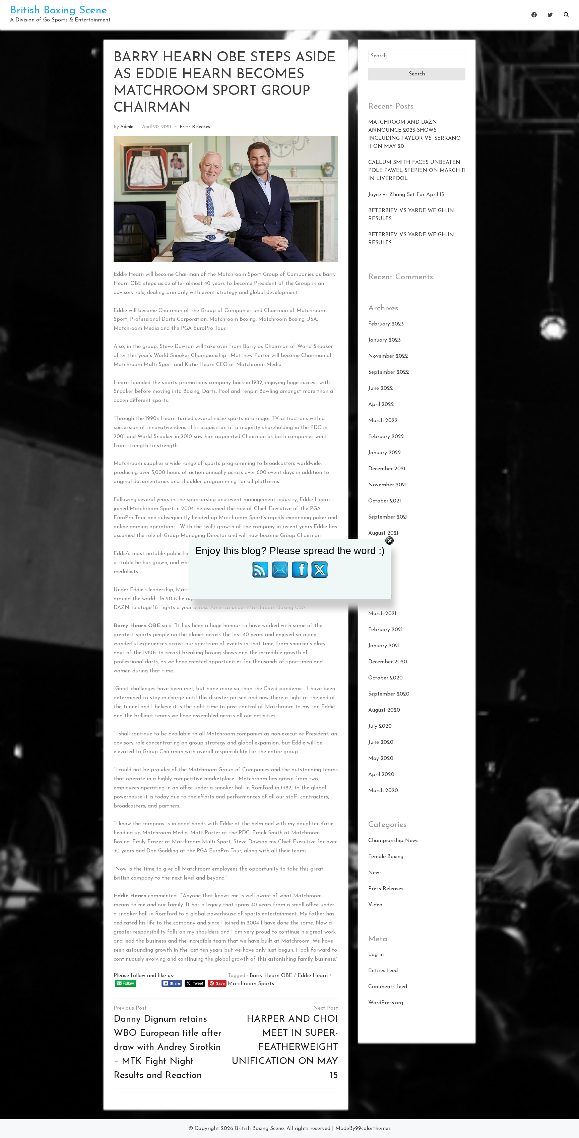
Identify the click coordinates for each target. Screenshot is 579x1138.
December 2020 (387, 662)
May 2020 (380, 758)
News (375, 873)
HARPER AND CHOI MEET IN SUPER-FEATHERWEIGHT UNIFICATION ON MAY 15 (285, 1047)
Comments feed (387, 987)
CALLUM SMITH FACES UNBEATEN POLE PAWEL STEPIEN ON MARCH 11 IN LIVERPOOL (416, 170)
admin (126, 126)
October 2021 (384, 501)
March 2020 (383, 790)
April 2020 (381, 774)
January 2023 (384, 340)
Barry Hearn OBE (271, 975)
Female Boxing (385, 856)
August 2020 (384, 710)
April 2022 (381, 404)
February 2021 (385, 630)
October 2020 (385, 678)
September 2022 (388, 372)
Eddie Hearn (313, 975)
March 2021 (382, 613)
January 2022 (384, 453)
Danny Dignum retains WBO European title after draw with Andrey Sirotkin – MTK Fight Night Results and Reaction (167, 1047)
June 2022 (380, 388)
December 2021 (386, 469)
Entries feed (383, 970)
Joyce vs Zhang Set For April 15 (406, 194)
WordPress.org (385, 1003)
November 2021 (387, 485)
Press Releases (195, 126)
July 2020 (380, 726)
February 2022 (386, 436)
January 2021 (384, 646)
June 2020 (380, 742)
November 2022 (388, 356)
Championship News (393, 840)
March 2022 (383, 420)
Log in (376, 954)
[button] (566, 14)
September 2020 (388, 694)
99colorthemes (373, 1128)
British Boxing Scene (58, 10)
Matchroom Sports (251, 983)
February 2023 (386, 324)
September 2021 (388, 517)
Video (375, 905)
